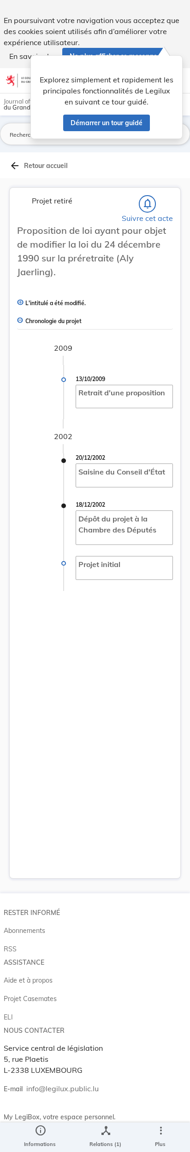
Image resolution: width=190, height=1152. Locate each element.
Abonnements (24, 930)
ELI (8, 1017)
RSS (10, 949)
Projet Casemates (30, 999)
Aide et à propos (28, 980)
